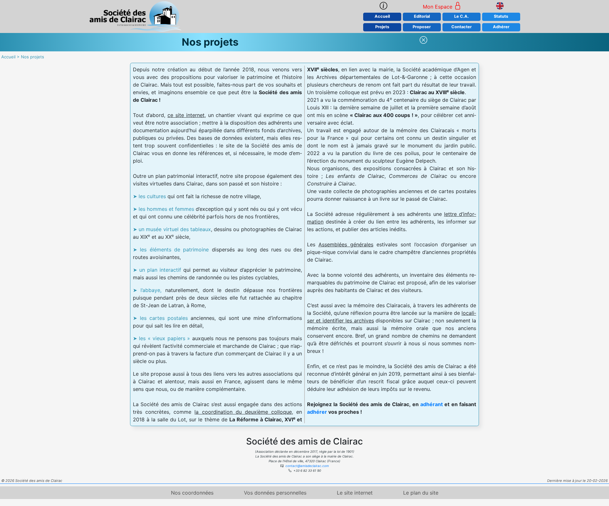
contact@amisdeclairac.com (307, 466)
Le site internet (355, 493)
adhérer (317, 412)
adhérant (431, 404)
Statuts (501, 16)
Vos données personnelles (275, 493)
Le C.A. (461, 16)
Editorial (422, 16)
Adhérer (501, 26)
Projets (382, 26)
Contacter (461, 26)
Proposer (422, 26)
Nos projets (32, 56)
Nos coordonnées (192, 493)
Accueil (382, 16)
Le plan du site (420, 493)
